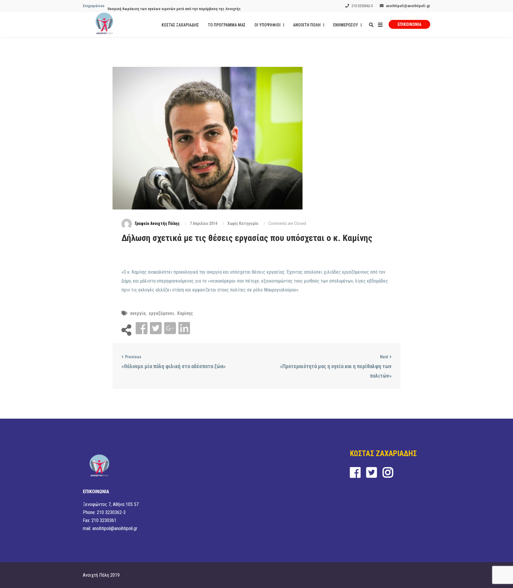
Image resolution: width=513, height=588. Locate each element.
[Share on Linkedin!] (184, 328)
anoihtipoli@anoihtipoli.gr (408, 6)
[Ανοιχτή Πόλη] (104, 24)
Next (384, 356)
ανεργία (137, 313)
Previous (133, 356)
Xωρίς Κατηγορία (242, 223)
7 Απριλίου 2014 (203, 223)
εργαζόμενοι (161, 313)
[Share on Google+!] (170, 328)
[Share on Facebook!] (142, 328)
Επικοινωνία (409, 24)
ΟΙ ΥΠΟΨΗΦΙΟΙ (267, 25)
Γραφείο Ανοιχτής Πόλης (157, 223)
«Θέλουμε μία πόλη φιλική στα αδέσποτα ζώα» (173, 366)
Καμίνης (185, 313)
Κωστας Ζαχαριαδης (180, 25)
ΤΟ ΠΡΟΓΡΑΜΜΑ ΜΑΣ (227, 25)
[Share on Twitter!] (156, 328)
